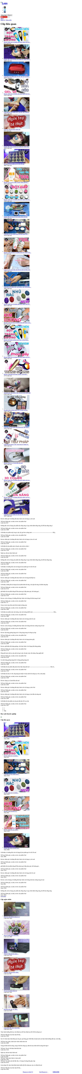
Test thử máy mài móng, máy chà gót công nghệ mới (17, 393)
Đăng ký (3, 20)
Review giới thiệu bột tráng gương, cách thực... (16, 374)
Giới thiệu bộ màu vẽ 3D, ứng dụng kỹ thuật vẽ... (16, 444)
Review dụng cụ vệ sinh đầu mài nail (13, 463)
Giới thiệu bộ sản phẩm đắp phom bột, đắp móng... (17, 427)
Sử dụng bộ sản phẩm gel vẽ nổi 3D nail (14, 164)
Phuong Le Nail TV (28, 1072)
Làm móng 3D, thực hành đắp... (12, 1027)
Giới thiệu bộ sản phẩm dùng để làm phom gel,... (16, 234)
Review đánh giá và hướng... (11, 756)
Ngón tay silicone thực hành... (11, 972)
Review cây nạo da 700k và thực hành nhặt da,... (16, 182)
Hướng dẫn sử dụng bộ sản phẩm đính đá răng (15, 217)
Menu (2, 18)
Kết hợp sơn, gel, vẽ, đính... (11, 1009)
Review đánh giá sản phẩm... (11, 829)
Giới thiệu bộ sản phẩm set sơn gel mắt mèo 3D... (16, 514)
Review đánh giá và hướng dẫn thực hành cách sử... (17, 42)
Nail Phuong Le (43, 1072)
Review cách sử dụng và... (10, 811)
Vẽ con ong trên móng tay (10, 991)
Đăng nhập (9, 20)
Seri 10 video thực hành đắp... (11, 935)
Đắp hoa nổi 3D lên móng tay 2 (12, 917)
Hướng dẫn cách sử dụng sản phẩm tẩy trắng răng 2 (17, 59)
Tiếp (5, 710)
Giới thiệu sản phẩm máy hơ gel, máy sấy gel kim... (17, 76)
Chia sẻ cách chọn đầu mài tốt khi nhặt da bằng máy (17, 269)
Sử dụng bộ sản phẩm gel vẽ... (11, 737)
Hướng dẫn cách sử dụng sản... (12, 848)
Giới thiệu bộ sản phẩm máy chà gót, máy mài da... (17, 112)
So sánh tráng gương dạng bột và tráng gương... (16, 410)
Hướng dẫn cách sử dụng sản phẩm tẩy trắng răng (16, 146)
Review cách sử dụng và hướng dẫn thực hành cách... (17, 252)
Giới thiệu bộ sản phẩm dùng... (11, 774)
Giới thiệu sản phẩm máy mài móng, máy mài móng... (17, 287)
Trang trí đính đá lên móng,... (11, 954)
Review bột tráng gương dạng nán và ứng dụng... (16, 340)
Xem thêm (3, 896)
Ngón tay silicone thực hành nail (12, 129)
